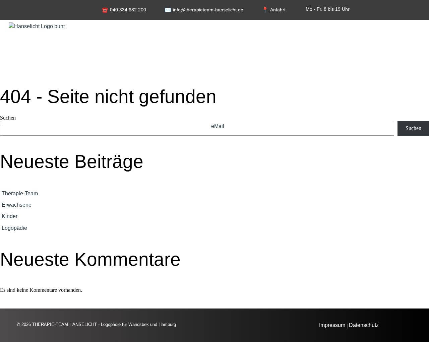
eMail (217, 126)
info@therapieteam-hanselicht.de (208, 9)
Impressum (332, 325)
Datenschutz (364, 325)
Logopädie (14, 228)
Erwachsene (17, 205)
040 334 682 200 (128, 9)
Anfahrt (278, 9)
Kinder (9, 216)
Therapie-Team (20, 193)
